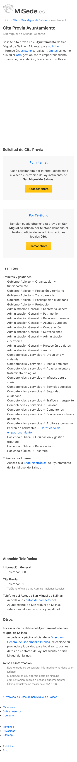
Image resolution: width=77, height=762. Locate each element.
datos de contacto (38, 600)
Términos (8, 726)
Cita (15, 20)
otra (19, 55)
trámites (52, 50)
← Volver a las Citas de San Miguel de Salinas (30, 696)
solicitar (53, 46)
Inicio (6, 20)
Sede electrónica (35, 463)
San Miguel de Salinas (34, 20)
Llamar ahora (38, 246)
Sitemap (8, 734)
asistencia (27, 50)
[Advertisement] (38, 103)
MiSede (29, 11)
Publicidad (9, 746)
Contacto (8, 715)
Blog (5, 750)
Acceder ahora (38, 189)
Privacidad (9, 730)
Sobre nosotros (12, 711)
